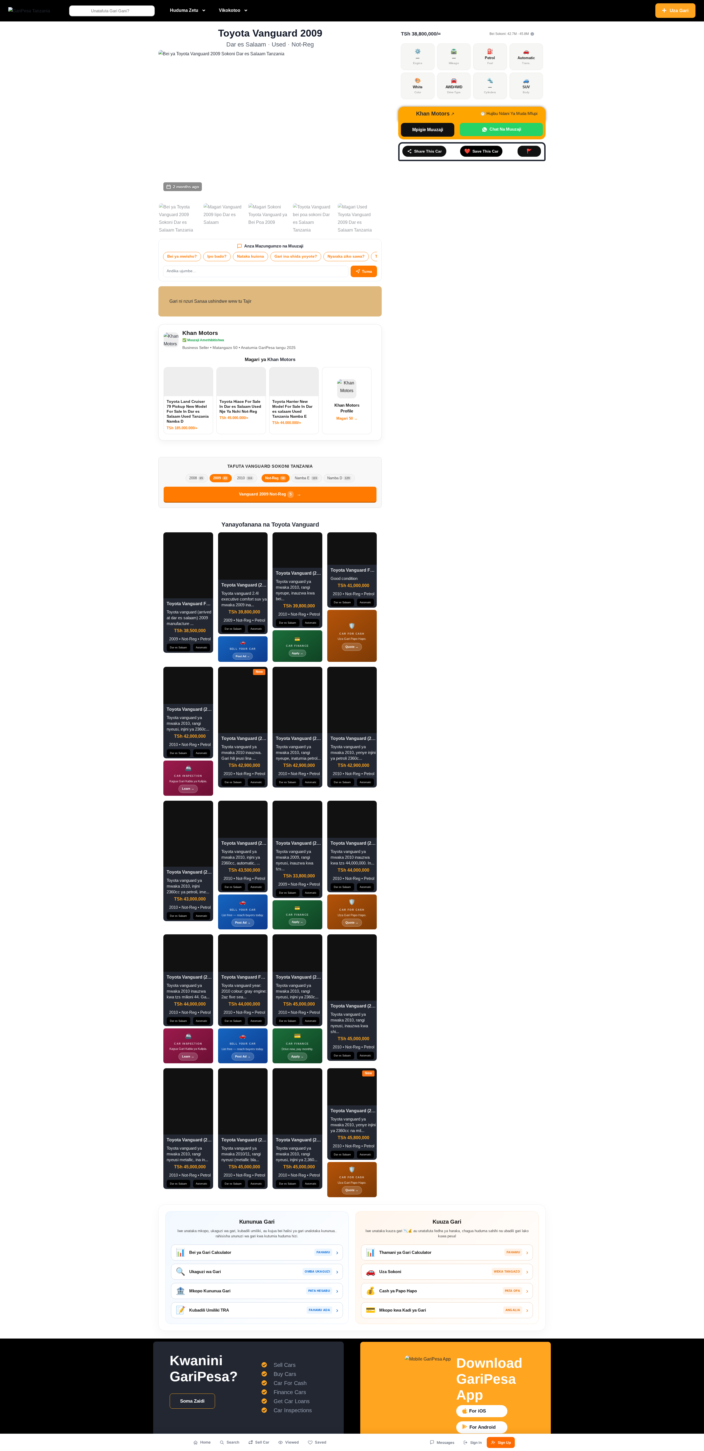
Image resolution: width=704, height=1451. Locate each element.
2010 (244, 478)
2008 (196, 478)
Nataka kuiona (250, 256)
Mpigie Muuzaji (427, 129)
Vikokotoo (229, 10)
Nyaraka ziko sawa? (346, 256)
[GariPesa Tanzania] (29, 10)
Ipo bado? (217, 256)
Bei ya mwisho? (182, 256)
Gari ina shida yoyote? (295, 256)
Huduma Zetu (184, 10)
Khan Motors (200, 333)
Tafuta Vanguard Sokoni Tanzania (270, 466)
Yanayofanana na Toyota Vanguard (270, 524)
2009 (220, 478)
